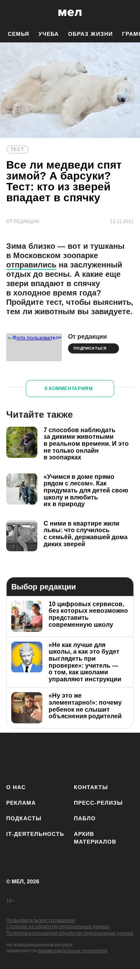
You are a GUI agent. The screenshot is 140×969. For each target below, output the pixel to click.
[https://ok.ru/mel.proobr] (129, 756)
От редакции (87, 336)
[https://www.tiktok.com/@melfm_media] (83, 756)
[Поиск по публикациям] (11, 13)
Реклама (21, 803)
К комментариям (69, 388)
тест (17, 149)
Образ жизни (90, 34)
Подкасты (24, 818)
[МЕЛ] (70, 12)
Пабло (85, 818)
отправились (31, 264)
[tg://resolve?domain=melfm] (14, 756)
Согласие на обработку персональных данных (57, 926)
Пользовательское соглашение (40, 920)
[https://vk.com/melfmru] (60, 756)
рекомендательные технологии (72, 950)
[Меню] (128, 13)
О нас (16, 787)
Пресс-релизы (98, 803)
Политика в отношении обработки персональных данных (69, 933)
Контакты (91, 787)
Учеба (48, 34)
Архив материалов (95, 838)
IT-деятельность (35, 834)
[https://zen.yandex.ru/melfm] (37, 756)
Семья (18, 34)
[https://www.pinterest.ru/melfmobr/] (106, 756)
